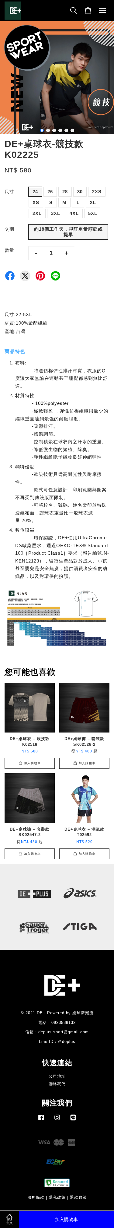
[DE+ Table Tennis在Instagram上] (57, 1120)
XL (93, 202)
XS (36, 202)
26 (50, 191)
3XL (55, 213)
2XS (97, 191)
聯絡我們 (57, 1084)
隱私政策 (57, 1197)
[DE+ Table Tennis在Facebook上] (41, 1120)
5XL (92, 213)
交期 (9, 229)
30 (80, 191)
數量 (9, 250)
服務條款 (35, 1197)
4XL (74, 213)
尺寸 (9, 191)
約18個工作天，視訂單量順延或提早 (68, 231)
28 (65, 191)
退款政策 (78, 1197)
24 (35, 191)
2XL (37, 213)
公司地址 (57, 1076)
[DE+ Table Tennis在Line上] (73, 1120)
